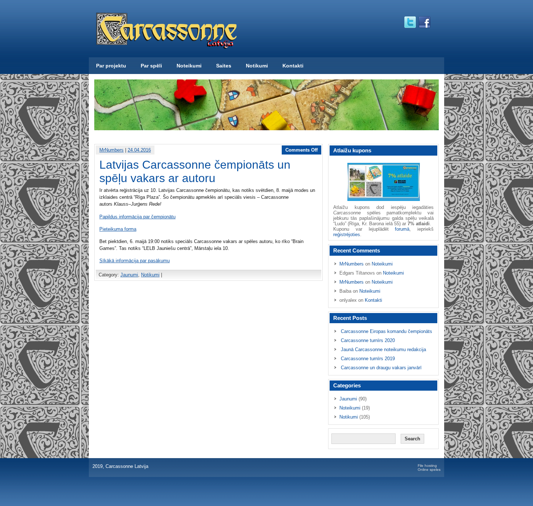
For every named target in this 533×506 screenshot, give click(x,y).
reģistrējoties (346, 234)
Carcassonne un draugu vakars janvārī (381, 367)
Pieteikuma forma (117, 229)
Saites (223, 66)
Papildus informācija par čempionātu (137, 216)
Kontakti (292, 66)
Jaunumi (129, 274)
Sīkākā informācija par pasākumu (134, 260)
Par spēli (151, 66)
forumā (402, 229)
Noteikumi (189, 66)
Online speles (429, 470)
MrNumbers (111, 150)
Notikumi (257, 66)
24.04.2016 (139, 150)
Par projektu (111, 66)
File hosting (427, 466)
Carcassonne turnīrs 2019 (368, 358)
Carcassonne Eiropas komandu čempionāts (386, 331)
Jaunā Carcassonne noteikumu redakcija (383, 349)
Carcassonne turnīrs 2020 (368, 340)
